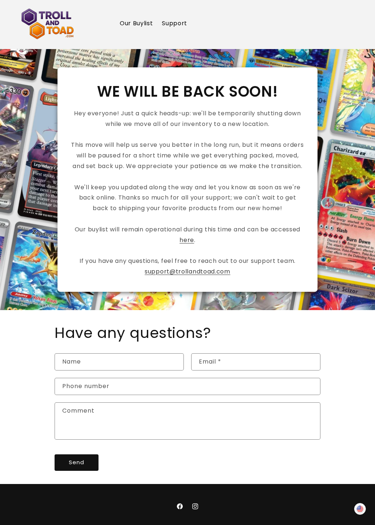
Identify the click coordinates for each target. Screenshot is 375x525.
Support (174, 23)
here (186, 240)
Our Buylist (136, 23)
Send (76, 462)
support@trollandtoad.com (187, 271)
